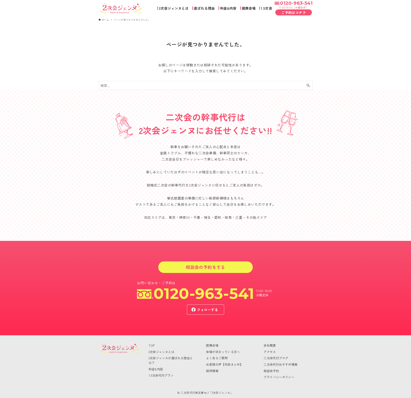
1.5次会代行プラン (161, 375)
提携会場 (212, 345)
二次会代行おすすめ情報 (280, 364)
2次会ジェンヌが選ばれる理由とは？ (171, 360)
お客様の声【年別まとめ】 (224, 364)
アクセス (270, 351)
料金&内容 (156, 369)
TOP (152, 345)
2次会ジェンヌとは (161, 351)
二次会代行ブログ (276, 358)
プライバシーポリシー (279, 377)
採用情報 (212, 370)
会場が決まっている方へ (223, 351)
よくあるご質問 (217, 358)
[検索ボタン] (308, 85)
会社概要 (270, 345)
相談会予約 (271, 370)
